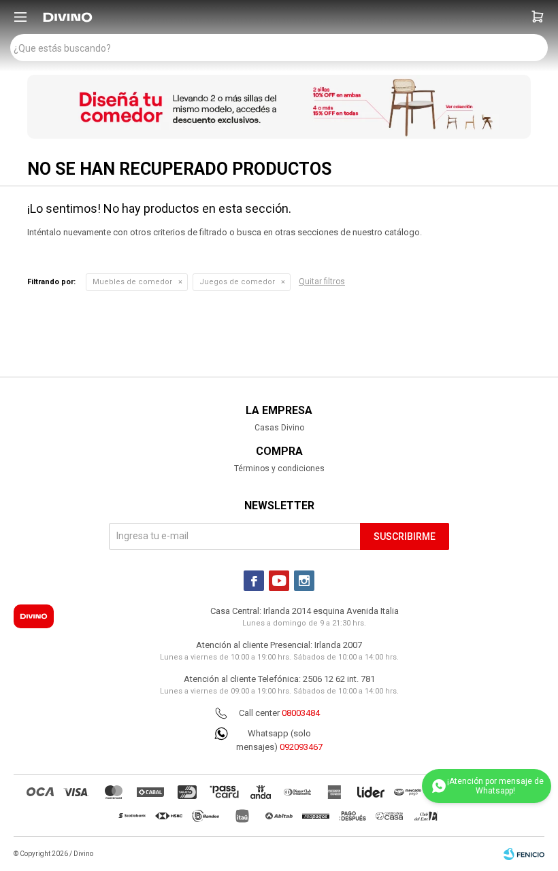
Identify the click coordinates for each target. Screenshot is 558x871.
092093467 (301, 747)
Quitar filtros (322, 281)
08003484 (301, 713)
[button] (538, 17)
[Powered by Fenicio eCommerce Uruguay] (524, 854)
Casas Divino (279, 427)
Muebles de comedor (132, 281)
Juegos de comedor (237, 281)
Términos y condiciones (279, 468)
